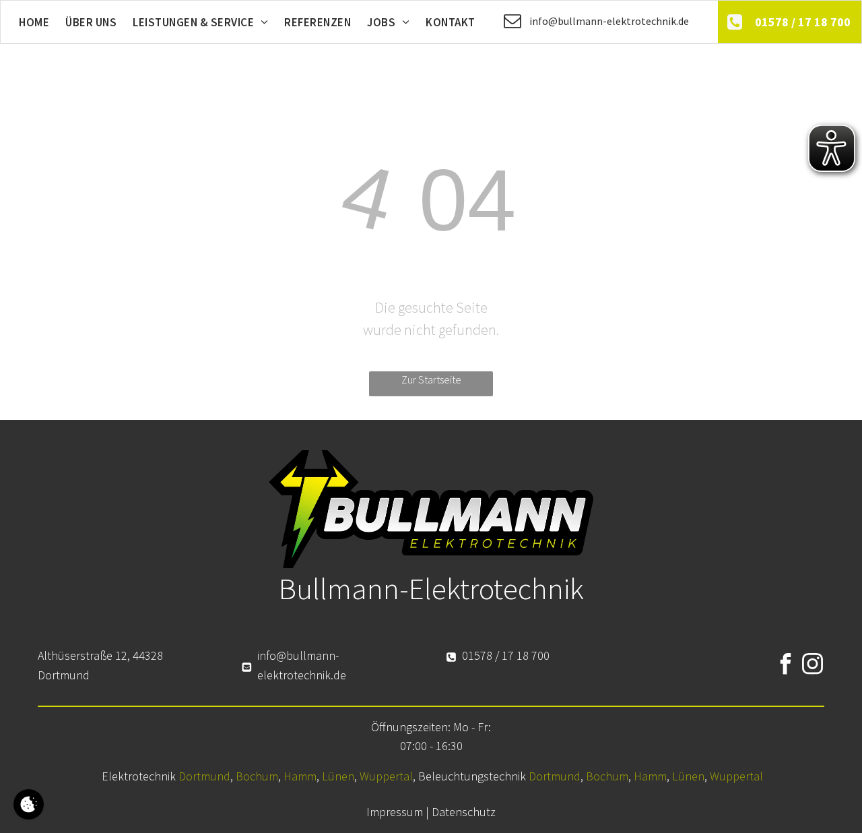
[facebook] (785, 665)
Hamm (300, 776)
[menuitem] (34, 22)
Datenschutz (464, 812)
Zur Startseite (431, 379)
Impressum (394, 812)
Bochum (257, 776)
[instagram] (812, 665)
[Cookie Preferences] (28, 804)
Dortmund (204, 776)
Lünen (338, 776)
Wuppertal (386, 776)
